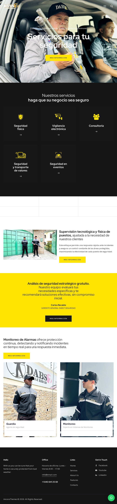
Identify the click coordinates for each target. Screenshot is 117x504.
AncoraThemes (10, 499)
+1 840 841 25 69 (50, 482)
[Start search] (111, 6)
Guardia (11, 423)
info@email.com (49, 474)
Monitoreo (69, 423)
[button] (111, 497)
